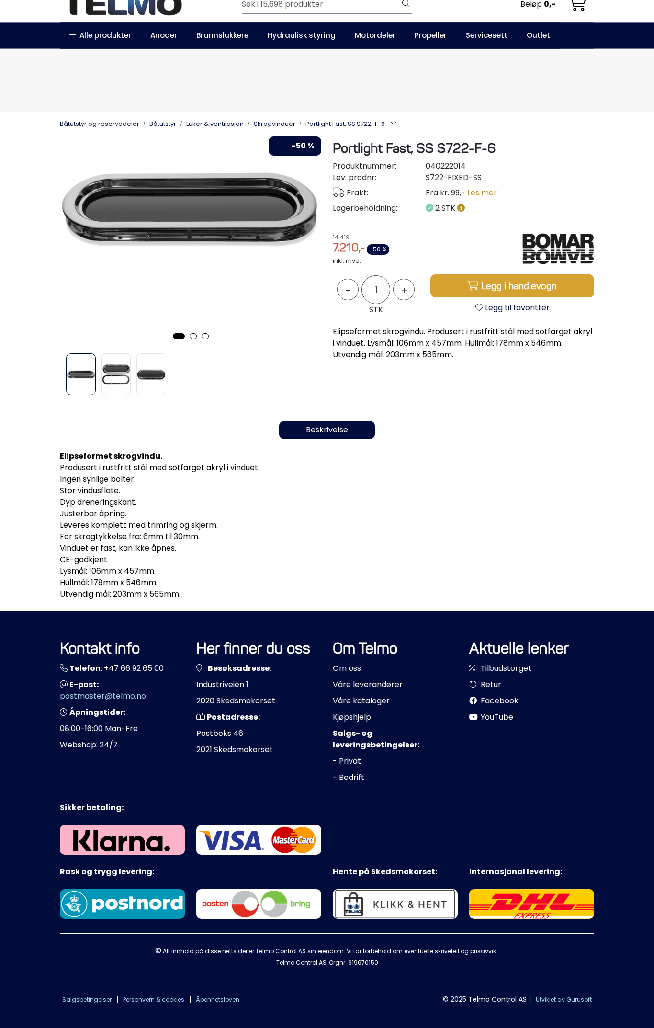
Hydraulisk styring (302, 35)
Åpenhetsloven (217, 999)
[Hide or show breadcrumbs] (393, 124)
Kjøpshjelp (352, 717)
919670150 (363, 963)
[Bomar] (558, 248)
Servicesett (486, 35)
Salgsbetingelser (87, 999)
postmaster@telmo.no (103, 695)
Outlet (538, 35)
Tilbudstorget (505, 668)
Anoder (163, 35)
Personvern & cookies (153, 999)
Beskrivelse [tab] (327, 429)
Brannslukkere (222, 35)
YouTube (496, 717)
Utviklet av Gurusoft (564, 999)
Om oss (347, 668)
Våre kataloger (361, 700)
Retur (490, 684)
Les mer (482, 192)
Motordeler (375, 35)
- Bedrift (348, 777)
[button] (179, 336)
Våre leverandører (368, 684)
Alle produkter (103, 35)
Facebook (499, 700)
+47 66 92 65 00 (134, 668)
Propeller (431, 35)
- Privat (347, 761)
